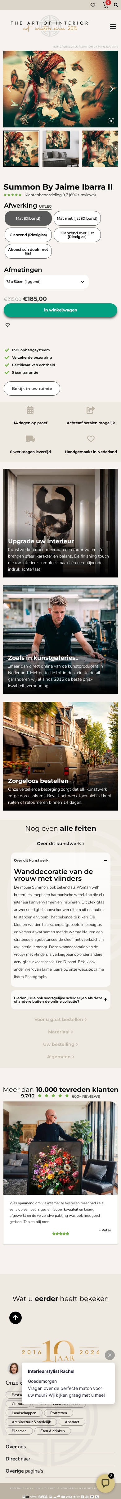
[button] (113, 26)
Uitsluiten (70, 46)
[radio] (28, 218)
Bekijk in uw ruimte (32, 388)
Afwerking (28, 205)
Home (57, 46)
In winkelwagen (60, 310)
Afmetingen (23, 270)
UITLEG (45, 206)
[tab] (60, 843)
